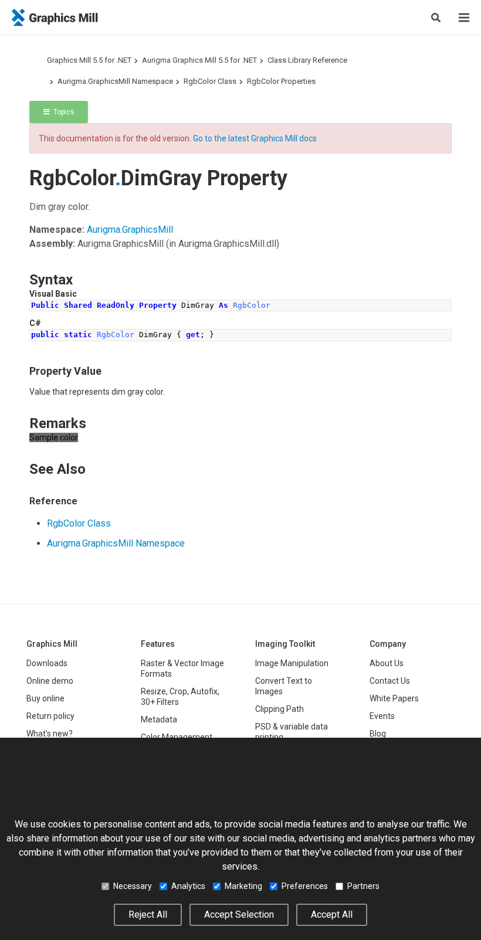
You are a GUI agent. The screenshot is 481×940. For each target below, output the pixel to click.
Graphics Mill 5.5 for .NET (89, 60)
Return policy (50, 716)
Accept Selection (239, 914)
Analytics (188, 886)
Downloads (46, 663)
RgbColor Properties (281, 81)
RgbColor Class (210, 81)
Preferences (305, 886)
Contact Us (390, 681)
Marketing (243, 886)
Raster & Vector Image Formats (182, 668)
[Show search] (436, 18)
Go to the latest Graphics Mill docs (255, 138)
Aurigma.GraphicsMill (130, 229)
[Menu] (464, 18)
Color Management (176, 737)
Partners (363, 886)
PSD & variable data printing (291, 732)
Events (382, 716)
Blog (378, 733)
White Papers (394, 698)
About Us (387, 663)
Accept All (332, 914)
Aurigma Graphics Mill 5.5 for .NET (199, 60)
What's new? (49, 733)
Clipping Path (279, 709)
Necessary (132, 886)
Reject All (147, 914)
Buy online (45, 698)
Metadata (159, 719)
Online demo (49, 681)
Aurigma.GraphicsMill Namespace (115, 81)
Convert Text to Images (283, 686)
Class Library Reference (307, 60)
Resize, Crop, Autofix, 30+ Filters (180, 697)
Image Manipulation (291, 663)
